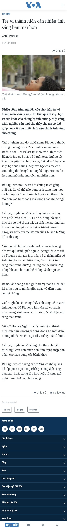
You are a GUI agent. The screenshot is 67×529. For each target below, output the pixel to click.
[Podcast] (34, 429)
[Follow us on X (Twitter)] (12, 429)
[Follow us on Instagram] (27, 429)
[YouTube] (29, 525)
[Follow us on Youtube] (19, 429)
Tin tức (6, 14)
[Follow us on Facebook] (5, 429)
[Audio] (43, 525)
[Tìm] (57, 525)
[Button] (58, 50)
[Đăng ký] (41, 429)
